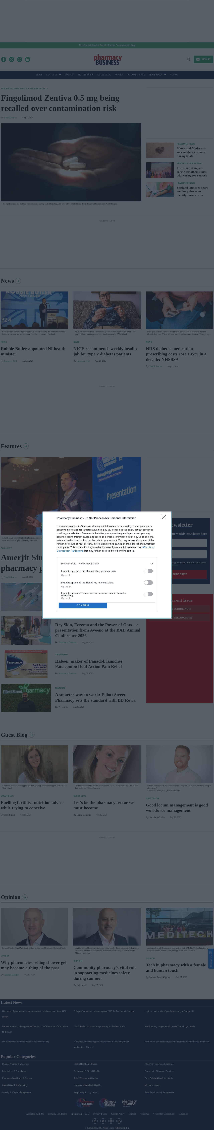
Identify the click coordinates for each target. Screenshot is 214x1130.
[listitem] (107, 563)
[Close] (165, 518)
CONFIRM (83, 605)
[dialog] (107, 565)
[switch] (148, 571)
